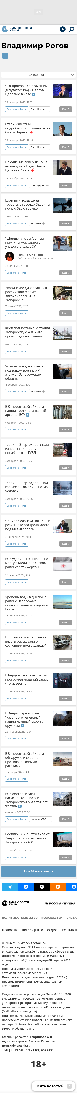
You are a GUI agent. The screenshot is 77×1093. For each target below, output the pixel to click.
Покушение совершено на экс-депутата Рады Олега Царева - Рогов (26, 166)
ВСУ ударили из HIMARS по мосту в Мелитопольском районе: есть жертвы (26, 563)
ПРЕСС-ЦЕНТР (32, 930)
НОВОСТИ (10, 930)
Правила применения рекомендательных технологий (32, 984)
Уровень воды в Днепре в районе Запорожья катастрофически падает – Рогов (26, 603)
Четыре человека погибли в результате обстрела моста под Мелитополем (27, 525)
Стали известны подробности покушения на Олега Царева (27, 128)
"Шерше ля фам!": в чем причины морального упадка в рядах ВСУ (24, 242)
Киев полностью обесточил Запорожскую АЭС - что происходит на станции (27, 332)
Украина (36, 223)
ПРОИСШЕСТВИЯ (52, 918)
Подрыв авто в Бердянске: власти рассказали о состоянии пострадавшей (26, 641)
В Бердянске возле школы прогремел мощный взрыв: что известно (27, 679)
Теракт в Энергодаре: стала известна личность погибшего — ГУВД (27, 449)
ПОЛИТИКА (10, 918)
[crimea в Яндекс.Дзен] (42, 887)
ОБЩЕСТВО (29, 918)
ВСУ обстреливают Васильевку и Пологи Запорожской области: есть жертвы (27, 800)
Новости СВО (38, 819)
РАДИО (52, 930)
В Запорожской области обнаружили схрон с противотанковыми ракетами (24, 760)
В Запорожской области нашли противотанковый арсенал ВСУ (25, 411)
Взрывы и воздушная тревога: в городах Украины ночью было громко (27, 204)
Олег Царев (38, 109)
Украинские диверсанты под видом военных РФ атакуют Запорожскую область (24, 372)
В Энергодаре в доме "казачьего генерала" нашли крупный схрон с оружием (24, 719)
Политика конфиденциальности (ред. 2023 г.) (34, 977)
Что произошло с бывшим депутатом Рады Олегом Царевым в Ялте (26, 90)
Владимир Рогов (34, 45)
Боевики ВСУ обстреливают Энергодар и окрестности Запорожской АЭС (27, 838)
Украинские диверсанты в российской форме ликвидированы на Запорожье (26, 294)
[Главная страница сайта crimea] (16, 29)
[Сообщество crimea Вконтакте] (26, 887)
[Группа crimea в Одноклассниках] (58, 887)
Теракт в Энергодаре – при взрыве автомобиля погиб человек (26, 487)
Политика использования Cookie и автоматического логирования (27, 971)
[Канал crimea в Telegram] (10, 887)
